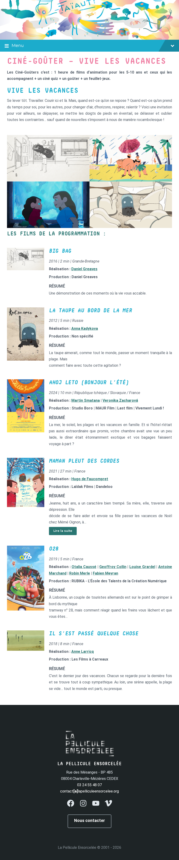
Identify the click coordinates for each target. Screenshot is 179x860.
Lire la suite (62, 531)
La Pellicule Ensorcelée (77, 847)
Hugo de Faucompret (89, 479)
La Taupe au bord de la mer (90, 310)
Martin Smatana (85, 400)
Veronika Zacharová (120, 400)
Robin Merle (79, 573)
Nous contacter (89, 820)
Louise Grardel (142, 567)
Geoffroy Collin (112, 567)
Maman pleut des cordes (84, 461)
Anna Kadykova (84, 328)
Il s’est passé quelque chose (93, 633)
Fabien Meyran (105, 573)
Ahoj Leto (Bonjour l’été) (89, 382)
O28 (54, 549)
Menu (18, 45)
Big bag (60, 251)
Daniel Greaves (84, 269)
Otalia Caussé (84, 567)
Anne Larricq (82, 651)
